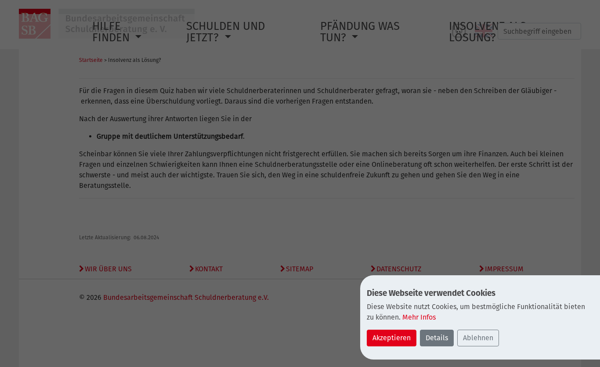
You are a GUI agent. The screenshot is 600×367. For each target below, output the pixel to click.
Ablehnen (478, 338)
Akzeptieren (391, 338)
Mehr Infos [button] (419, 317)
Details (437, 338)
